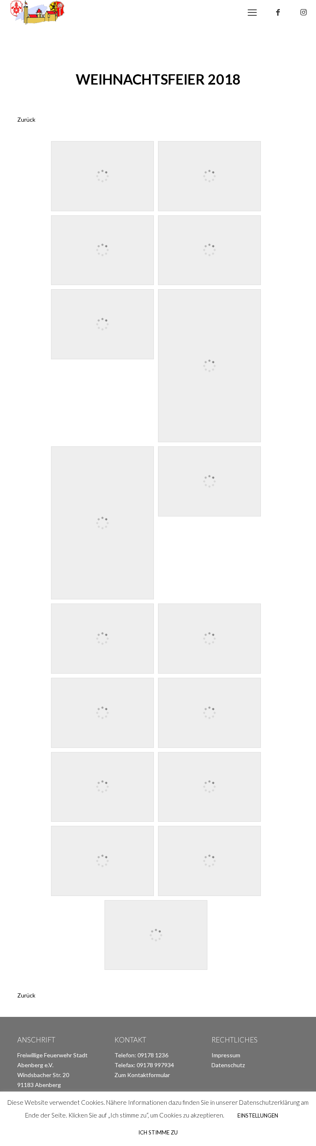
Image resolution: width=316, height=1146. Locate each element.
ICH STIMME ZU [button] (158, 1132)
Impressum (225, 1055)
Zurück (26, 119)
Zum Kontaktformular (142, 1074)
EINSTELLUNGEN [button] (257, 1115)
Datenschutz (228, 1064)
